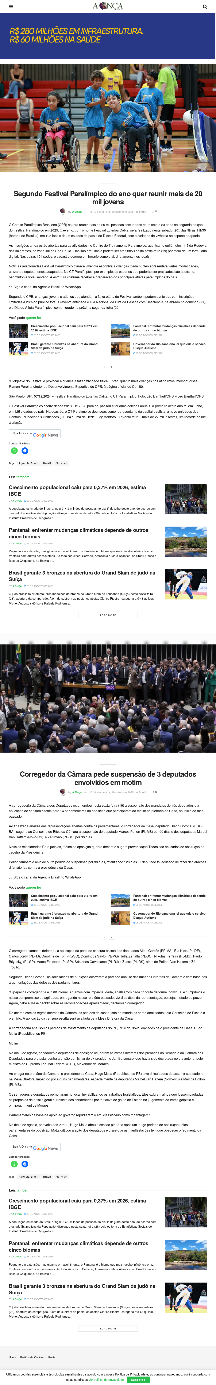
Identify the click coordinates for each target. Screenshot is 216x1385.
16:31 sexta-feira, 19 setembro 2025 (111, 792)
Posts (51, 1357)
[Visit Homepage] (108, 6)
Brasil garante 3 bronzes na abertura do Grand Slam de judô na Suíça (64, 346)
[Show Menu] (11, 6)
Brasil (142, 212)
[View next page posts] (112, 367)
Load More (108, 615)
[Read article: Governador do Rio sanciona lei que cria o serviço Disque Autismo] (120, 348)
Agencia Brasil (28, 463)
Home (12, 1357)
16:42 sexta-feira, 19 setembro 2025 (111, 212)
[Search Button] (205, 6)
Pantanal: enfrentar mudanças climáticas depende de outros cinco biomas (169, 328)
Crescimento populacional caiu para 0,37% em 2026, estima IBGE (64, 328)
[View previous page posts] (104, 367)
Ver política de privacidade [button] (106, 1379)
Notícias (61, 463)
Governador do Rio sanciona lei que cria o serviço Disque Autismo (169, 346)
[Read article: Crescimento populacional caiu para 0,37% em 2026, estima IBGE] (18, 331)
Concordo (138, 1380)
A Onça (77, 212)
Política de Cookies (32, 1357)
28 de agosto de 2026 (46, 335)
